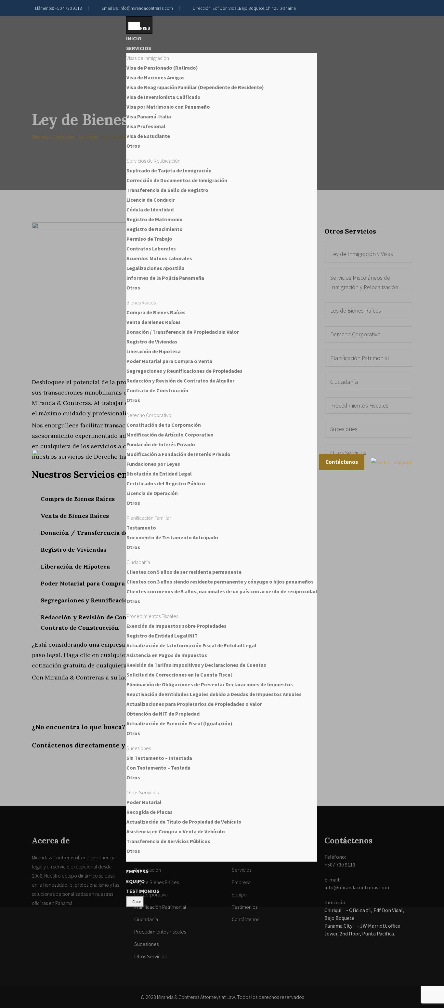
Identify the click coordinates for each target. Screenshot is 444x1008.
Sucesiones (146, 944)
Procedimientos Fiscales (160, 931)
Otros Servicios (150, 956)
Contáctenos (341, 461)
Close (136, 901)
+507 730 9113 (68, 8)
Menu (145, 28)
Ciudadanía (146, 919)
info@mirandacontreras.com (146, 8)
